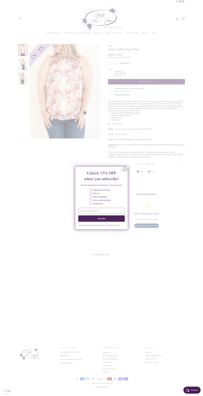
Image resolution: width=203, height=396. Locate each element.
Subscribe (101, 218)
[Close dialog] (125, 169)
